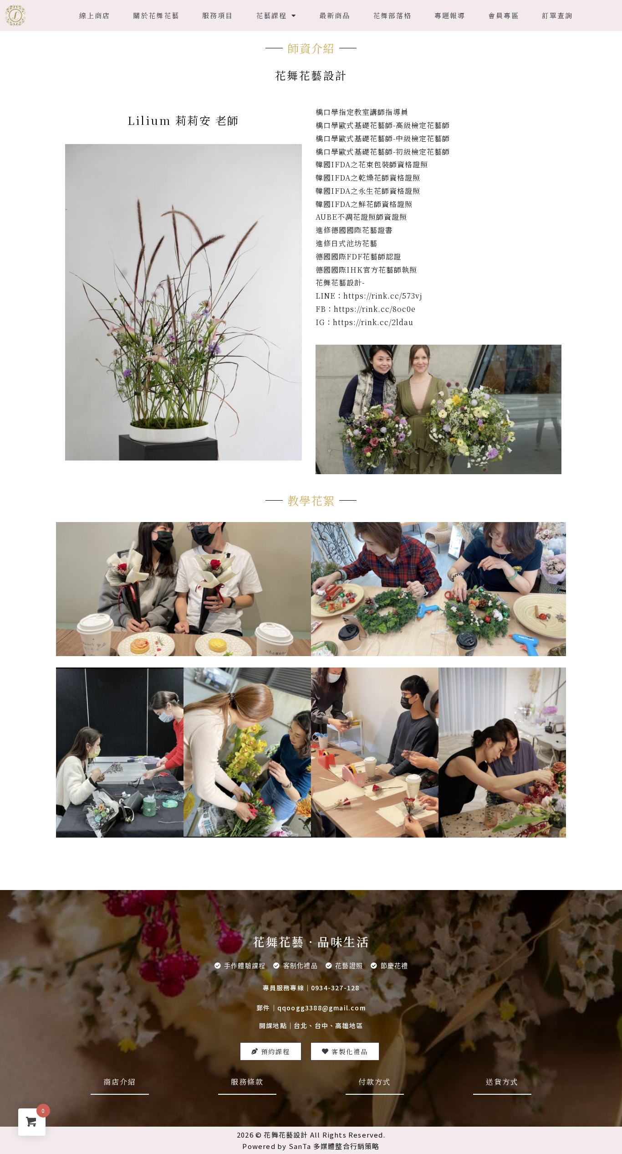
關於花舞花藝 (156, 15)
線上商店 (94, 15)
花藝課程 (271, 15)
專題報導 (449, 15)
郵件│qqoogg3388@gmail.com (311, 1007)
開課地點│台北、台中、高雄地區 (311, 1025)
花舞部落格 (392, 15)
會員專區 (503, 15)
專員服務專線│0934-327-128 (311, 987)
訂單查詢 (557, 15)
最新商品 (334, 15)
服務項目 (217, 15)
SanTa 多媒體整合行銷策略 (334, 1146)
